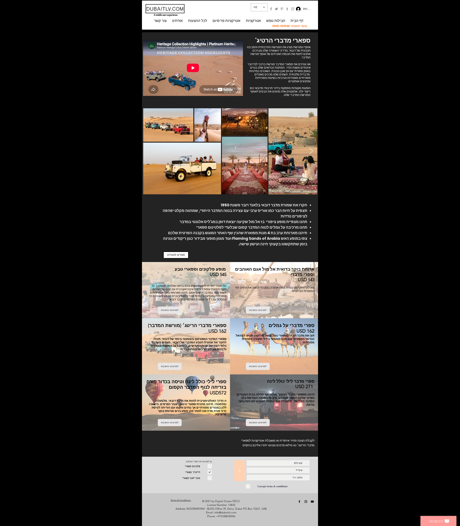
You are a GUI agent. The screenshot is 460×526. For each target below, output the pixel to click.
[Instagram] (293, 9)
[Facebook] (271, 9)
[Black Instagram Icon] (306, 501)
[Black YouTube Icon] (312, 501)
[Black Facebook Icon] (299, 501)
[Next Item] (311, 151)
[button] (226, 20)
